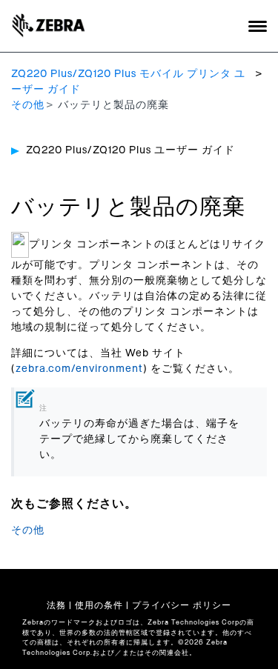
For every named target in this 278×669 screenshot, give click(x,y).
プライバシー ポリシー (181, 605)
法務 (56, 605)
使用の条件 (99, 605)
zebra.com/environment (79, 369)
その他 (27, 105)
